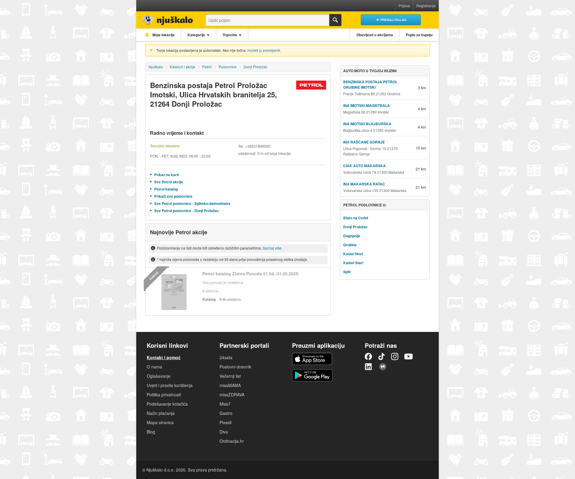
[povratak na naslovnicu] (165, 18)
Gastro (226, 413)
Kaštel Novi (353, 253)
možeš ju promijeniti (263, 50)
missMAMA (230, 385)
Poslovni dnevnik (235, 367)
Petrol (207, 66)
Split (347, 271)
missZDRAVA (232, 395)
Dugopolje (351, 235)
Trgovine (230, 34)
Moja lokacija (163, 34)
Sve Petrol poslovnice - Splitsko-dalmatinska (192, 203)
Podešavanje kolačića (167, 404)
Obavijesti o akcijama (374, 34)
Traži (335, 20)
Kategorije (196, 34)
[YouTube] (408, 356)
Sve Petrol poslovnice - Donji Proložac (186, 210)
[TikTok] (381, 356)
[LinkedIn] (369, 366)
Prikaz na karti (166, 174)
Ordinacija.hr (232, 441)
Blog (151, 432)
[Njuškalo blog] (382, 366)
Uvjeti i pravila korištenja (170, 385)
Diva (224, 432)
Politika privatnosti (164, 395)
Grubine (350, 244)
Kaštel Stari (353, 262)
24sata (226, 357)
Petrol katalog (166, 189)
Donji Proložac (255, 66)
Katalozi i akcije (182, 66)
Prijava (404, 5)
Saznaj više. (272, 247)
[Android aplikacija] (312, 375)
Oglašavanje (158, 376)
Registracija (426, 5)
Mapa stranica (160, 422)
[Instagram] (394, 356)
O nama (154, 367)
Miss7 (225, 404)
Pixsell (225, 422)
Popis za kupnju (419, 34)
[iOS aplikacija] (312, 359)
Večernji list (230, 376)
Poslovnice (228, 66)
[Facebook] (368, 356)
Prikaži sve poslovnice (173, 196)
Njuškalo (156, 66)
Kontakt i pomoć (164, 357)
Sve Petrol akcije (168, 182)
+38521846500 (257, 146)
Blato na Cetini (355, 217)
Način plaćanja (161, 413)
